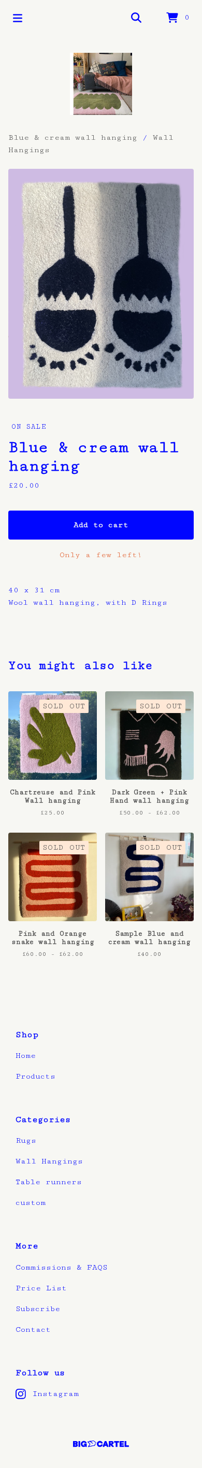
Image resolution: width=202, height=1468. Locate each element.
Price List (41, 1288)
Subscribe (38, 1308)
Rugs (26, 1140)
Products (35, 1076)
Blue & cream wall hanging (75, 137)
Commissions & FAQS (61, 1267)
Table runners (49, 1182)
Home (26, 1055)
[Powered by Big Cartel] (101, 1443)
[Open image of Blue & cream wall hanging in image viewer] (101, 284)
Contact (33, 1329)
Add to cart (101, 524)
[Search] (136, 18)
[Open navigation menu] (17, 18)
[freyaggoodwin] (101, 84)
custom (31, 1202)
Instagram (55, 1393)
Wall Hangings (49, 1161)
